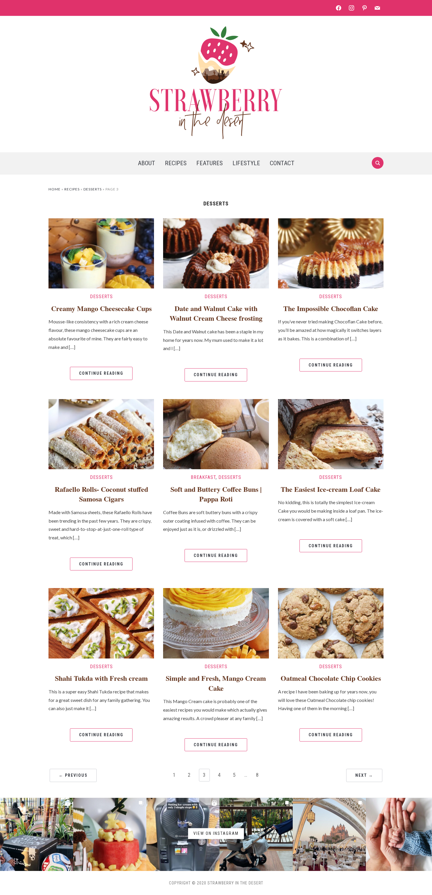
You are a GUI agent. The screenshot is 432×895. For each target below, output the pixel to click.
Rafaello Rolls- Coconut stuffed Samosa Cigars (101, 494)
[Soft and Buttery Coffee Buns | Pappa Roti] (216, 433)
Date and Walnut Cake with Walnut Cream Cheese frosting (216, 313)
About (146, 163)
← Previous (73, 775)
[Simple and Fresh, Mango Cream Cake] (216, 622)
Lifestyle (246, 163)
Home (54, 189)
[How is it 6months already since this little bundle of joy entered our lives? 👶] (109, 834)
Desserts (92, 189)
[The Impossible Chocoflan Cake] (331, 252)
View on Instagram (216, 833)
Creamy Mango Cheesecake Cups (101, 308)
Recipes (176, 163)
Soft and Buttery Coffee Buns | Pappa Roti (216, 494)
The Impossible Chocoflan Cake (330, 308)
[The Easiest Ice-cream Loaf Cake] (331, 433)
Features (209, 163)
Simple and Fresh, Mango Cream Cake (216, 683)
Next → (364, 775)
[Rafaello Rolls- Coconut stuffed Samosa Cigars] (101, 433)
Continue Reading (101, 373)
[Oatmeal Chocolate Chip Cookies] (331, 622)
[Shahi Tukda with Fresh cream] (101, 622)
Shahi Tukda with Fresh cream (101, 678)
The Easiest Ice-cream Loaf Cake (331, 489)
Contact (282, 163)
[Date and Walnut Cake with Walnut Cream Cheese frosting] (216, 252)
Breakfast (203, 477)
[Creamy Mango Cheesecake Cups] (101, 252)
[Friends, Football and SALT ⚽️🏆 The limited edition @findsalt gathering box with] (36, 834)
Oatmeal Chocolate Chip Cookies (331, 678)
